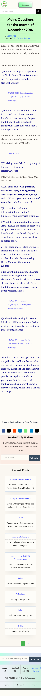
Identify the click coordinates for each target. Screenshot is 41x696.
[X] (9, 430)
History (21, 610)
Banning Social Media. (20, 631)
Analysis (13, 479)
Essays (20, 517)
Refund (20, 685)
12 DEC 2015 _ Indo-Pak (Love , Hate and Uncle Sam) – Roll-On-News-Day (20, 344)
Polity (20, 578)
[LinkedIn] (20, 430)
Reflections (24, 537)
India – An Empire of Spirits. (20, 615)
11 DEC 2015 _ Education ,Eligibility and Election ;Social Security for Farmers (20, 304)
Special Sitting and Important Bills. (20, 583)
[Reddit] (14, 430)
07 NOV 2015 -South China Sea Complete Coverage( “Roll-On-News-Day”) (20, 97)
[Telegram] (31, 430)
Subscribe (34, 458)
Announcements (24, 479)
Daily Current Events (21, 38)
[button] (37, 5)
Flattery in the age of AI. (20, 599)
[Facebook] (3, 430)
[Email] (37, 430)
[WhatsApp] (25, 430)
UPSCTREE (11, 36)
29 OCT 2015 (13, 153)
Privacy (34, 685)
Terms (6, 685)
